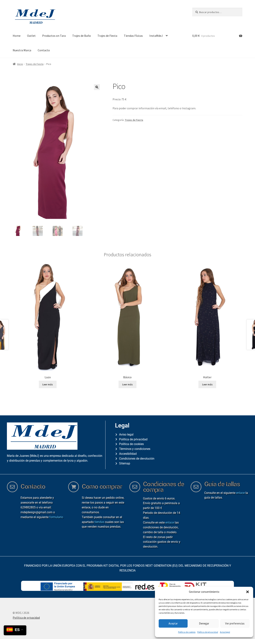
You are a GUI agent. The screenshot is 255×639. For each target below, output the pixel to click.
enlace (169, 522)
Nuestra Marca (22, 50)
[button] (247, 592)
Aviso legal (225, 632)
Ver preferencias (235, 623)
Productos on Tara (54, 35)
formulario (56, 517)
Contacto (44, 50)
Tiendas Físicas (133, 35)
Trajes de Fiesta (107, 35)
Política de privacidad (207, 632)
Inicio (20, 64)
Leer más (47, 384)
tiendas (99, 522)
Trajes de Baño (81, 35)
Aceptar (173, 623)
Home (17, 35)
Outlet (31, 35)
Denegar (204, 623)
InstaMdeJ (156, 35)
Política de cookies (186, 632)
